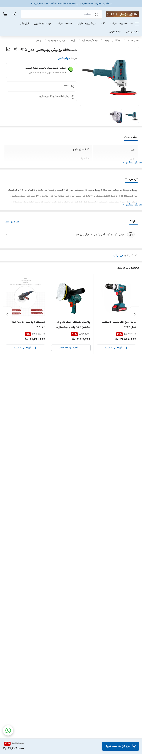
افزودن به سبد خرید (118, 746)
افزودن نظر (11, 222)
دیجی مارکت (133, 40)
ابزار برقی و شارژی (90, 40)
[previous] (134, 314)
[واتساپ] (8, 730)
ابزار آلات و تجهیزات (112, 40)
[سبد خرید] (5, 14)
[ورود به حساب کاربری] (15, 14)
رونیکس (64, 58)
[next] (7, 314)
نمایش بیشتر (134, 163)
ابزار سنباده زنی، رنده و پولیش (62, 40)
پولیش (39, 40)
